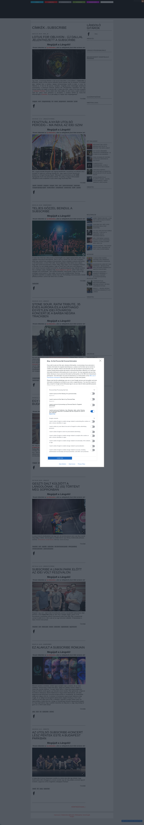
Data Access (72, 464)
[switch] (92, 393)
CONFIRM (60, 458)
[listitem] (72, 390)
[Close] (100, 361)
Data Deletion (62, 464)
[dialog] (72, 412)
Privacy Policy (81, 464)
